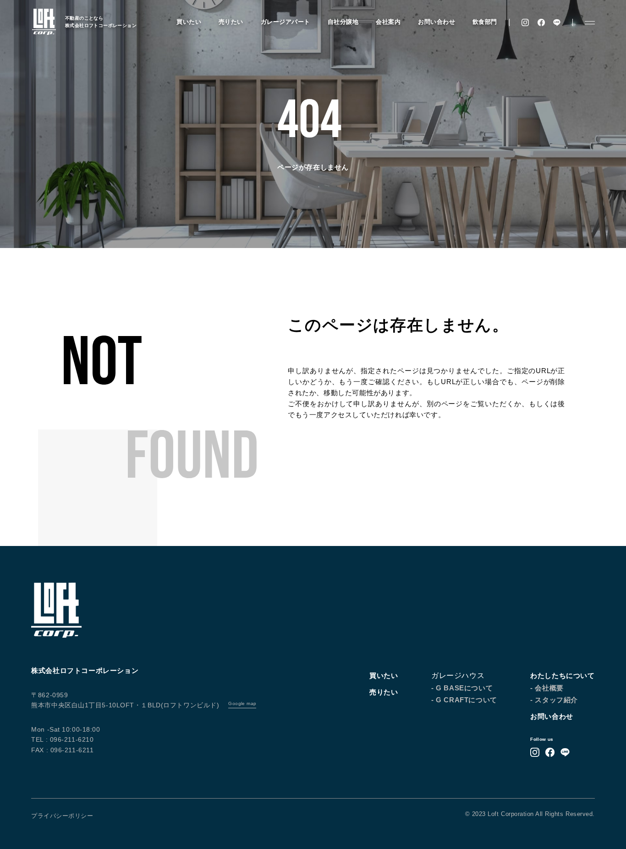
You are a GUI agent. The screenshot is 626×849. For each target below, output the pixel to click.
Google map (242, 703)
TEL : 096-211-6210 (62, 739)
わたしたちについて (562, 675)
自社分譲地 (343, 22)
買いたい (188, 22)
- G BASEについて (462, 688)
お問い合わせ (436, 22)
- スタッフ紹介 (554, 700)
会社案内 (388, 22)
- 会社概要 (547, 688)
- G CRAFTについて (464, 700)
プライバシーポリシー (62, 815)
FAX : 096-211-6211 (62, 750)
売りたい (231, 22)
